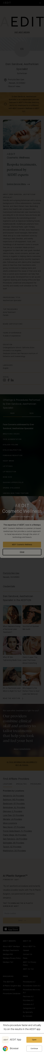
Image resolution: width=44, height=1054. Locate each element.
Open (34, 1040)
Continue (34, 1048)
